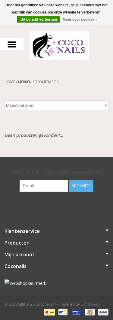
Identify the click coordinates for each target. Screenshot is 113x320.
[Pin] (75, 311)
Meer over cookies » (80, 19)
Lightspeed (90, 304)
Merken (25, 81)
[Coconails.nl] (68, 45)
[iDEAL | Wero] (48, 311)
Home (10, 81)
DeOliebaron (47, 81)
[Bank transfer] (102, 311)
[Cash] (89, 311)
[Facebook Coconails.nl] (56, 204)
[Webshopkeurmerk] (56, 283)
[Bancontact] (62, 311)
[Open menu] (12, 44)
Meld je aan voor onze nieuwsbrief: (56, 172)
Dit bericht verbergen (38, 19)
